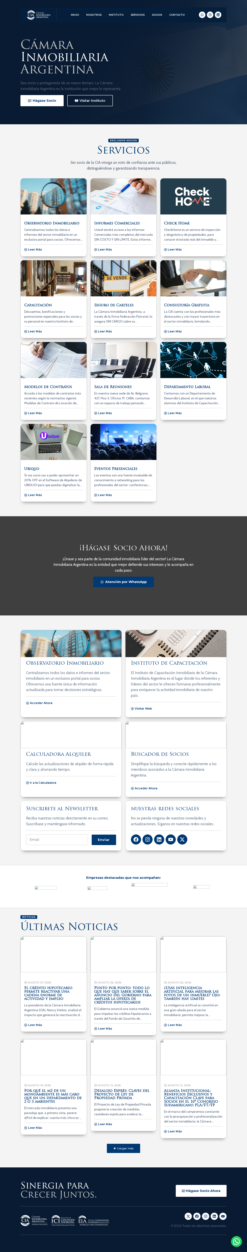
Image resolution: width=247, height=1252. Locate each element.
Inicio (75, 14)
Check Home (177, 223)
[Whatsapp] (202, 15)
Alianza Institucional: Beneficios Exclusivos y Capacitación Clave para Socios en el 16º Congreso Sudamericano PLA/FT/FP (191, 1098)
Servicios (138, 14)
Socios (157, 14)
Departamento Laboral (187, 387)
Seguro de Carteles (114, 305)
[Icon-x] (188, 1216)
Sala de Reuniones (113, 387)
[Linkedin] (218, 15)
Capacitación (38, 305)
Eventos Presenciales (115, 469)
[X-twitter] (182, 839)
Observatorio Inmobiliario (51, 223)
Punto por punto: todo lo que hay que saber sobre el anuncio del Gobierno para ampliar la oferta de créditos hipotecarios (122, 995)
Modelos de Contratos (48, 387)
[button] (123, 1148)
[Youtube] (171, 839)
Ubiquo (31, 469)
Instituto (116, 14)
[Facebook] (136, 839)
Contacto (177, 14)
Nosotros (94, 14)
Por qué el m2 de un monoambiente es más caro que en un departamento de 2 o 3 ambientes (53, 1096)
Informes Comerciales (117, 223)
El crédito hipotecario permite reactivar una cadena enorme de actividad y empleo (48, 993)
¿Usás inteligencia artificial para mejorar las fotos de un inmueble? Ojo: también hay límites (192, 993)
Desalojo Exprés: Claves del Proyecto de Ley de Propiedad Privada (122, 1094)
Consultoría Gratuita (186, 305)
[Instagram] (210, 15)
